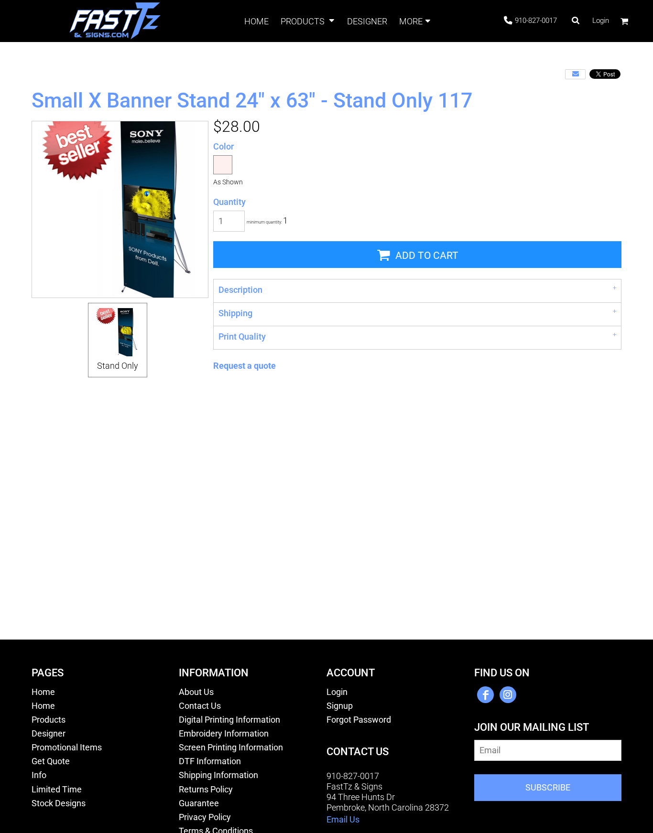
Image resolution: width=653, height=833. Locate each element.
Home (43, 692)
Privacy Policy (205, 817)
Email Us (342, 819)
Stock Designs (59, 803)
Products (48, 720)
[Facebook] (485, 694)
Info (39, 775)
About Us (196, 692)
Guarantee (199, 803)
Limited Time (57, 789)
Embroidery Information (224, 733)
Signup (339, 706)
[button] (308, 21)
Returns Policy (206, 789)
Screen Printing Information (231, 747)
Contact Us (200, 706)
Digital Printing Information (229, 720)
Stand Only (117, 366)
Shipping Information (218, 775)
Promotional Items (67, 747)
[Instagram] (508, 694)
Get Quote (51, 761)
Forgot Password (358, 720)
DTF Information (210, 761)
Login (600, 20)
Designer (48, 733)
